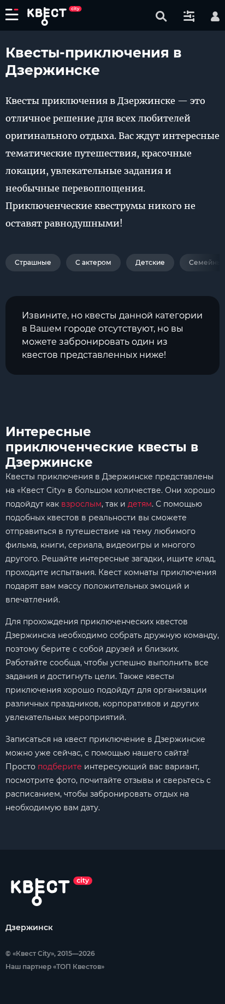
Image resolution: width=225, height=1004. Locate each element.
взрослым (81, 504)
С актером (93, 262)
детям (140, 504)
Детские (150, 262)
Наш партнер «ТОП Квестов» (54, 966)
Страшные (33, 262)
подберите (60, 766)
